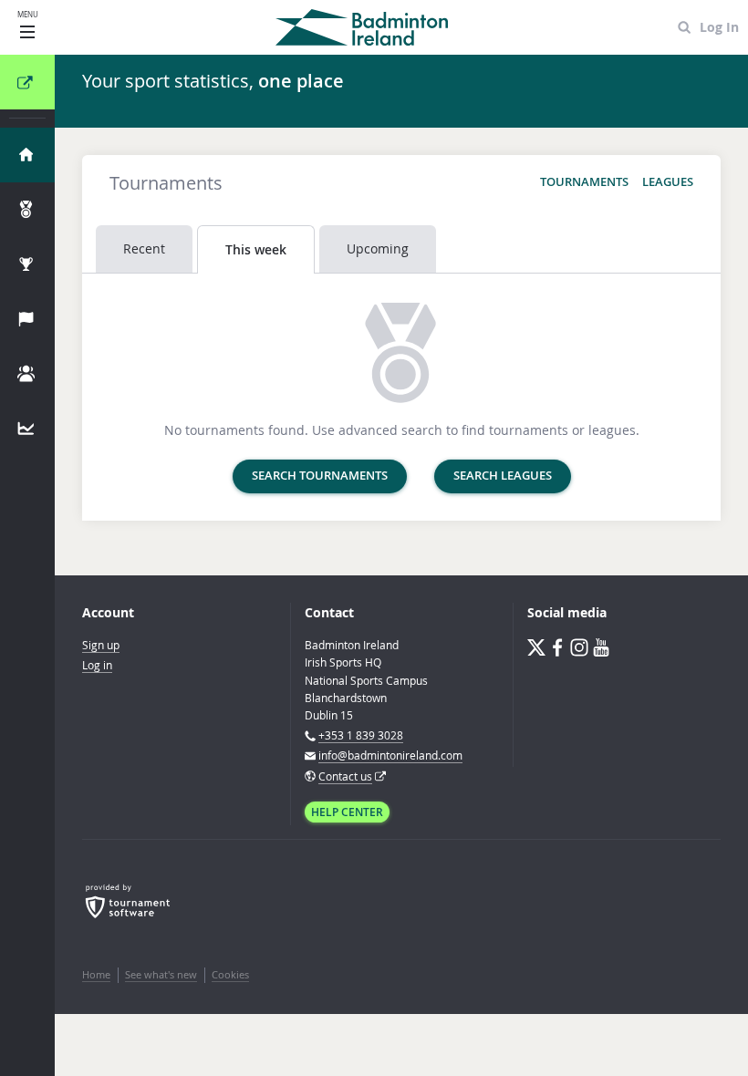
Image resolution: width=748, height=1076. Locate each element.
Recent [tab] (144, 248)
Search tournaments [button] (320, 475)
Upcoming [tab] (378, 248)
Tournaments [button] (584, 182)
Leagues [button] (667, 182)
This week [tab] (255, 249)
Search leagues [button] (502, 475)
